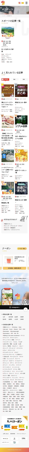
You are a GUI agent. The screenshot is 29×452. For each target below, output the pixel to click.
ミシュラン (15, 377)
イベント (17, 339)
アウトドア (8, 54)
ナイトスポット (19, 110)
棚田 (4, 394)
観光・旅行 (9, 61)
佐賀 (4, 41)
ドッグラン (12, 365)
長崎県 (22, 316)
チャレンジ (6, 362)
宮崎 (10, 41)
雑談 (16, 407)
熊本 (4, 43)
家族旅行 (12, 227)
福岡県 (10, 319)
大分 (7, 41)
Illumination (6, 331)
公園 (15, 381)
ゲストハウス (11, 350)
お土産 (3, 144)
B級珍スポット (5, 174)
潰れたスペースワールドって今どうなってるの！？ (7, 105)
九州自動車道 (6, 381)
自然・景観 (9, 400)
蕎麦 (20, 400)
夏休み (18, 383)
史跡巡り (9, 383)
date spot (5, 329)
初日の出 (20, 381)
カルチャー (15, 346)
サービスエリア (14, 356)
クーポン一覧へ (21, 248)
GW (24, 329)
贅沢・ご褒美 (6, 404)
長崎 (10, 43)
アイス (23, 335)
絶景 (22, 146)
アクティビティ (5, 55)
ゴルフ (3, 57)
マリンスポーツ (7, 377)
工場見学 (9, 388)
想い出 (15, 388)
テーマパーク (4, 111)
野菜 (21, 404)
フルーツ (11, 373)
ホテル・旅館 (6, 375)
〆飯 (4, 358)
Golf (2, 54)
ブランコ (5, 373)
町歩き (23, 396)
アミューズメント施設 (6, 109)
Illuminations (6, 333)
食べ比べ (5, 409)
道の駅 (17, 404)
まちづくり (14, 375)
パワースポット (19, 143)
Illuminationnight (14, 331)
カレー (21, 346)
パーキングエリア (7, 369)
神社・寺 (17, 146)
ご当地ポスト (19, 354)
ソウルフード (18, 360)
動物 (4, 383)
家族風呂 (16, 386)
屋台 (16, 213)
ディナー (5, 365)
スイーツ (17, 358)
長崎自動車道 (6, 407)
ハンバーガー (19, 371)
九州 (4, 316)
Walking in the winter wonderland (11, 335)
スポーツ (9, 57)
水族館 (13, 394)
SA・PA (16, 333)
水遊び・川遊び (20, 394)
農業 (12, 404)
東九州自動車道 (20, 392)
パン (13, 371)
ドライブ (17, 141)
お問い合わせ (6, 433)
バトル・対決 (16, 369)
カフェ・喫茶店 (19, 206)
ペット (17, 373)
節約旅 (18, 398)
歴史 (8, 394)
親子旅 (5, 402)
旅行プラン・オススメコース (6, 60)
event (10, 329)
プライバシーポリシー (21, 433)
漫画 (14, 396)
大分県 (16, 319)
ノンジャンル (15, 367)
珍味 (18, 396)
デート (23, 109)
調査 (11, 111)
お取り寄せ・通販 (5, 143)
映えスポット (18, 144)
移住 (13, 398)
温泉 (10, 396)
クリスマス (19, 348)
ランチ (12, 379)
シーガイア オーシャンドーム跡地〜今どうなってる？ (7, 170)
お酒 (19, 343)
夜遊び (17, 112)
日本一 (5, 392)
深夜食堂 (5, 396)
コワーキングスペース (8, 354)
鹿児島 (4, 44)
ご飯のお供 (6, 356)
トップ (3, 16)
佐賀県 (16, 316)
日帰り (3, 61)
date (19, 327)
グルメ (8, 144)
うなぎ (20, 341)
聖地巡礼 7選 (5, 203)
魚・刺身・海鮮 (7, 411)
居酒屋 (22, 211)
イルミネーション (7, 341)
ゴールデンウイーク (8, 352)
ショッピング (10, 358)
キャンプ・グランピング (10, 225)
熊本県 (4, 319)
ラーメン (21, 377)
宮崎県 (22, 319)
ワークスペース (19, 379)
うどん (15, 341)
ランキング (6, 379)
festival (16, 329)
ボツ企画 (22, 373)
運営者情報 (12, 433)
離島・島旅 (22, 407)
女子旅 (5, 386)
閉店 (2, 178)
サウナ (21, 356)
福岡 (7, 43)
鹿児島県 (11, 316)
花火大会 (15, 400)
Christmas (14, 327)
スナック (17, 109)
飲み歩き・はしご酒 (14, 409)
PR (12, 333)
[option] (14, 262)
